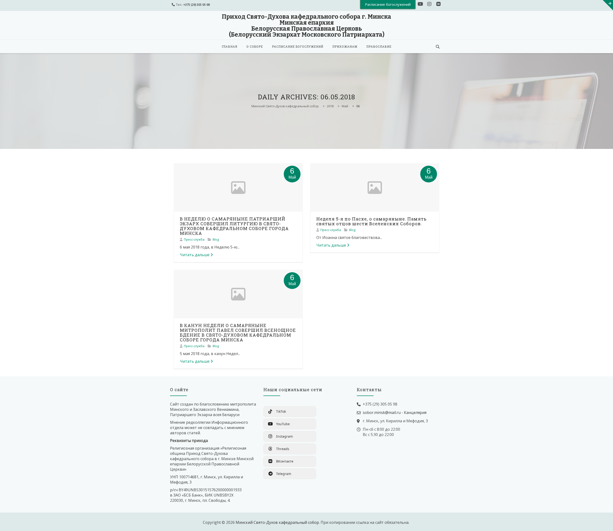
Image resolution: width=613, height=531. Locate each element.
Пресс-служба (194, 239)
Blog (216, 239)
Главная (229, 46)
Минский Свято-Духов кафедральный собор (277, 522)
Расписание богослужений (297, 46)
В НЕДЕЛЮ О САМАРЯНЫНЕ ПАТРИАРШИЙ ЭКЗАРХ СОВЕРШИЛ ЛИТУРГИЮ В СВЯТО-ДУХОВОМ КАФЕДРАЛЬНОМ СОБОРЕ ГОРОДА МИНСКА (234, 226)
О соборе (254, 46)
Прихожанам (344, 46)
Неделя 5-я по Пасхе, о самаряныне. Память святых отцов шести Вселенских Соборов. (371, 221)
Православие (379, 46)
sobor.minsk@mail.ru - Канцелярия (394, 412)
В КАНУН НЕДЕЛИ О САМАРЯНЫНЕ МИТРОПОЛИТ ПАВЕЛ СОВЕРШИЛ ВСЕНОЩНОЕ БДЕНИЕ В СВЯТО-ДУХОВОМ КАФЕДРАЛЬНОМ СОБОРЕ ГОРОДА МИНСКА (238, 332)
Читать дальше (195, 254)
